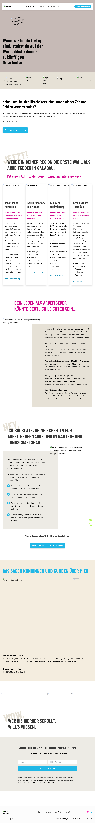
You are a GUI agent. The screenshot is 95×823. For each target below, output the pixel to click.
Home (40, 812)
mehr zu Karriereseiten (36, 273)
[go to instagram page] (88, 812)
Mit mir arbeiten (30, 6)
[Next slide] (90, 81)
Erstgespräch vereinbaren (83, 6)
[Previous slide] (4, 81)
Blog (63, 6)
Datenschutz (88, 818)
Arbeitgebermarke (53, 6)
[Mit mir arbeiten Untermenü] (36, 6)
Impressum (76, 818)
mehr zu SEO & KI (56, 276)
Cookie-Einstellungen (62, 818)
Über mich (42, 6)
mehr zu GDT (78, 281)
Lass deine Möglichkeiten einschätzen (47, 545)
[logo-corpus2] (8, 7)
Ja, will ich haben (47, 768)
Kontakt (67, 812)
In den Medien (58, 812)
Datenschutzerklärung (67, 777)
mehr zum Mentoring (12, 279)
